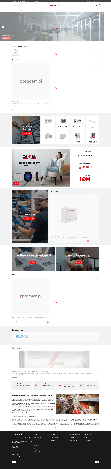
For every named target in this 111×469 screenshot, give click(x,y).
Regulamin (86, 437)
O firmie (35, 450)
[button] (29, 5)
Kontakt (35, 438)
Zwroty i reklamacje (88, 438)
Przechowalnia (53, 440)
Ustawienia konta (54, 438)
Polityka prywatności (88, 440)
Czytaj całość (14, 377)
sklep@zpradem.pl (96, 1)
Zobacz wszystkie (88, 347)
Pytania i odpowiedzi (38, 437)
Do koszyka (88, 241)
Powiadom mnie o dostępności (48, 109)
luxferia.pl (18, 456)
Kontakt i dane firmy (37, 448)
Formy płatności (71, 437)
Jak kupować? (87, 441)
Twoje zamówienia (54, 437)
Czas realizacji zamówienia (72, 440)
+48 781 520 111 (88, 1)
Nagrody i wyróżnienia (38, 451)
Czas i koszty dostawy (72, 438)
